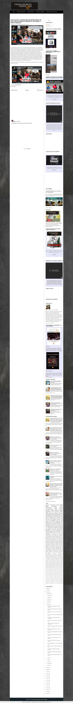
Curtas (59, 524)
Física (57, 541)
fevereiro (49, 663)
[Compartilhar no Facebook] (14, 86)
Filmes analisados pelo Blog (51, 11)
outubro (49, 597)
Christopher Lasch (52, 555)
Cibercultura (48, 515)
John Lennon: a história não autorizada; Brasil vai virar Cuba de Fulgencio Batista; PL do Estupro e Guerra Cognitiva (26, 21)
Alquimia (59, 530)
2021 (47, 671)
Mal (59, 523)
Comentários (49, 26)
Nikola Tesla (56, 570)
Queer (56, 580)
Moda (57, 547)
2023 (47, 667)
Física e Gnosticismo (50, 532)
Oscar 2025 (60, 579)
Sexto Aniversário (58, 572)
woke (62, 583)
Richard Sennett (49, 557)
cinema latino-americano (52, 539)
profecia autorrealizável (57, 574)
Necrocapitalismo (54, 556)
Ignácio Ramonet (59, 576)
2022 (47, 669)
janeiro (49, 665)
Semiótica (56, 510)
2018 (47, 676)
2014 (47, 684)
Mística (51, 551)
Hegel (55, 576)
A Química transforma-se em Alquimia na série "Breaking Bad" (53, 191)
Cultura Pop (51, 513)
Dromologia (56, 550)
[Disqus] (27, 105)
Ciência (61, 525)
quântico (59, 545)
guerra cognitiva (58, 540)
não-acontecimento (49, 531)
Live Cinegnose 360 (18, 84)
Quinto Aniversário (60, 580)
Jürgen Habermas (54, 554)
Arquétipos (55, 516)
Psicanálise (48, 530)
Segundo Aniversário (52, 572)
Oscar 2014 (47, 579)
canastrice (59, 573)
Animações (54, 534)
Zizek (52, 582)
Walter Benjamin (58, 548)
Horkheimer (47, 540)
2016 (47, 680)
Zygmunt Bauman (55, 557)
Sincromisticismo (49, 525)
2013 (47, 685)
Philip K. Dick (53, 543)
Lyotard (55, 577)
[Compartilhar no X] (13, 86)
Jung (54, 535)
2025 (47, 590)
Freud (49, 519)
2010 (47, 691)
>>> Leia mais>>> (60, 350)
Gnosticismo (49, 507)
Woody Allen (49, 573)
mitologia (50, 574)
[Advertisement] (36, 16)
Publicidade (53, 520)
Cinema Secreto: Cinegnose (36, 699)
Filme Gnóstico (57, 514)
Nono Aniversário (51, 578)
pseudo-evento (53, 545)
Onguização (61, 578)
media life (47, 555)
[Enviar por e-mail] (11, 86)
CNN (46, 575)
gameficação (51, 583)
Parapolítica (47, 546)
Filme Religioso (48, 548)
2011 (47, 689)
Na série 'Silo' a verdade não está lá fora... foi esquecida (56, 446)
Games (53, 548)
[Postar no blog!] (12, 86)
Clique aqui (47, 48)
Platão (60, 547)
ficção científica (49, 522)
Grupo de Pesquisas (57, 552)
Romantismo (53, 540)
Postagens (48, 24)
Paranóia (49, 528)
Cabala (60, 539)
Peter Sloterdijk (57, 571)
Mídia (61, 505)
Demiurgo (47, 524)
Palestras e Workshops (40, 11)
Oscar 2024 (52, 571)
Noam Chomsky (60, 556)
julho (48, 602)
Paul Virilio (59, 543)
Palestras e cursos (49, 547)
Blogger (29, 148)
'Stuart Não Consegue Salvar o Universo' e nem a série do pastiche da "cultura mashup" (57, 403)
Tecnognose (48, 523)
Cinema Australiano (55, 544)
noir (52, 574)
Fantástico (48, 511)
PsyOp (55, 551)
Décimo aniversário (50, 575)
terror (59, 533)
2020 (47, 673)
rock (61, 574)
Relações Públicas (48, 538)
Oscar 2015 (60, 570)
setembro (49, 599)
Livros (47, 520)
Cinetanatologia (57, 558)
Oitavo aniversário (56, 578)
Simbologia (51, 517)
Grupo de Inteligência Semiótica (50, 570)
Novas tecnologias (59, 513)
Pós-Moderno (48, 516)
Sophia (54, 536)
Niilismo (57, 527)
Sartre (55, 553)
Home (14, 11)
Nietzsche (61, 541)
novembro (49, 595)
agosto (49, 600)
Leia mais (53, 392)
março (48, 661)
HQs (48, 542)
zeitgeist (52, 558)
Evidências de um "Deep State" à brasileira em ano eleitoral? (55, 470)
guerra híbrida (59, 511)
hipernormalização (48, 553)
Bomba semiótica (56, 519)
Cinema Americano (51, 505)
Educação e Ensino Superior (50, 541)
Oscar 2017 (47, 571)
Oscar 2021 (56, 579)
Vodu (50, 582)
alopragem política (54, 573)
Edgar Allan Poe (57, 575)
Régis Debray (53, 581)
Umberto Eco (60, 551)
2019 (47, 674)
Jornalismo (54, 506)
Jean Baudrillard (57, 522)
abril (48, 659)
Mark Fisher (57, 560)
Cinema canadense (60, 535)
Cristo (52, 537)
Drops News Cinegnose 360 (56, 546)
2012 (47, 687)
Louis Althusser (51, 577)
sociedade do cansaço (55, 559)
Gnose (61, 516)
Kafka (46, 577)
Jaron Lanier (52, 560)
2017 (47, 678)
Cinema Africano (59, 555)
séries (61, 527)
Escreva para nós (30, 11)
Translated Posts (55, 538)
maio (48, 657)
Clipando (49, 552)
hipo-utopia (52, 542)
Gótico (53, 530)
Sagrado (58, 536)
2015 (47, 682)
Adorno (53, 524)
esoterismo (61, 557)
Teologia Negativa (49, 550)
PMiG (50, 559)
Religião (53, 518)
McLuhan (58, 577)
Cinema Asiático (58, 537)
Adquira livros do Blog (21, 11)
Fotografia (57, 542)
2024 (47, 592)
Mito (55, 528)
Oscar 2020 (52, 579)
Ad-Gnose (53, 549)
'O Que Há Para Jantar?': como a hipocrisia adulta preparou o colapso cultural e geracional (56, 493)
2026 (47, 588)
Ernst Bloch (52, 576)
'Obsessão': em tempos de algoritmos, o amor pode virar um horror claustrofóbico (56, 410)
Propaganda (57, 521)
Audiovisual (50, 514)
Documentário (58, 531)
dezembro (49, 593)
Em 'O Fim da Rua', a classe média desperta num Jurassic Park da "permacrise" (56, 382)
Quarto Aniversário (52, 580)
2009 (47, 693)
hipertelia (48, 558)
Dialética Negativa (48, 556)
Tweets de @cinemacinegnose (50, 501)
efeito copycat (48, 549)
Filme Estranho (50, 527)
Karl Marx (57, 532)
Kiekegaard (60, 554)
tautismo (54, 533)
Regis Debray (48, 581)
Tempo (54, 523)
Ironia (56, 525)
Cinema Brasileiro (57, 529)
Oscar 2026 (47, 580)
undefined (50, 392)
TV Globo (61, 518)
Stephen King (58, 581)
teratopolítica (58, 583)
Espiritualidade (48, 534)
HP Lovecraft (59, 549)
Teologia (61, 538)
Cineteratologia (48, 544)
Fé (53, 547)
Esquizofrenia (49, 536)
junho (48, 604)
